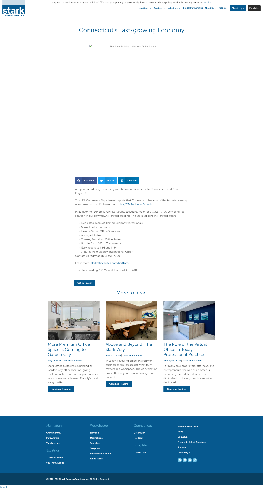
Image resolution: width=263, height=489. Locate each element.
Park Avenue (52, 438)
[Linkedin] (185, 460)
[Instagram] (195, 460)
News (180, 431)
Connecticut (143, 425)
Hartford (138, 438)
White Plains (96, 458)
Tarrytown (95, 448)
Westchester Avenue (100, 453)
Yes (206, 2)
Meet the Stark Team (188, 426)
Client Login (184, 452)
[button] (145, 8)
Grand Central (53, 433)
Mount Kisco (96, 438)
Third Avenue (53, 443)
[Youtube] (190, 460)
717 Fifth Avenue (54, 457)
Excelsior (52, 450)
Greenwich (139, 433)
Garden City (140, 452)
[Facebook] (180, 460)
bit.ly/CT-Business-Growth (135, 204)
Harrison (94, 433)
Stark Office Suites (73, 360)
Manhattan (54, 425)
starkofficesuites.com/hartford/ (110, 263)
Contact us (183, 437)
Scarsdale (95, 443)
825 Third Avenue (55, 463)
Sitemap (182, 447)
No (210, 2)
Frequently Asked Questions (192, 442)
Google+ (5, 487)
